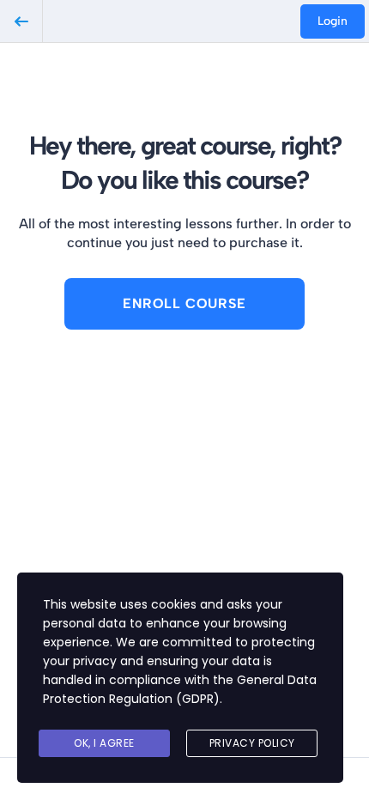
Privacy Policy (252, 743)
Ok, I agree (104, 743)
